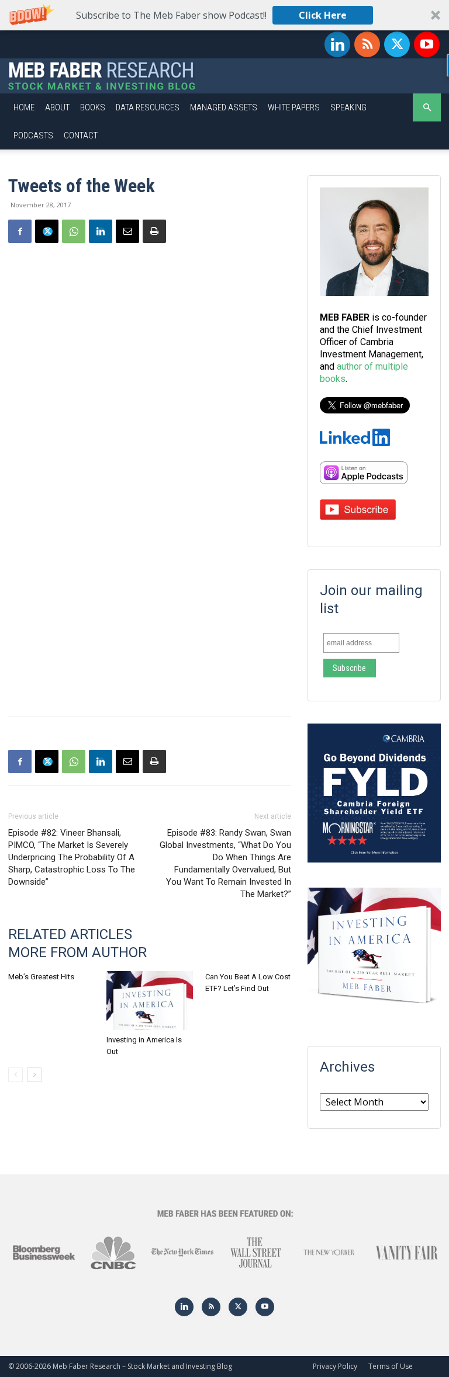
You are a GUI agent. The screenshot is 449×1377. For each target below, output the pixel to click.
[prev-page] (15, 1074)
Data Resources (147, 107)
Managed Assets (223, 107)
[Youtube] (427, 44)
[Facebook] (20, 231)
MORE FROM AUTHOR (77, 952)
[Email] (127, 231)
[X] (397, 44)
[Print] (154, 231)
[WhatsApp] (73, 231)
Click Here (323, 15)
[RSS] (367, 44)
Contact (81, 135)
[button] (224, 15)
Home (23, 107)
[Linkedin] (337, 44)
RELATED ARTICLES (70, 934)
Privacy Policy (335, 1366)
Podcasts (33, 135)
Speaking (348, 107)
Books (92, 107)
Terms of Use (390, 1366)
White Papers (294, 107)
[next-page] (34, 1074)
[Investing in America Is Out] (149, 1000)
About (57, 107)
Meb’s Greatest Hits (41, 976)
